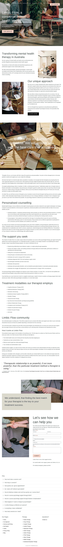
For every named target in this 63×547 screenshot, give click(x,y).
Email (35, 435)
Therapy (39, 3)
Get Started (34, 3)
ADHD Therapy (27, 530)
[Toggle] (3, 479)
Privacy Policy (6, 530)
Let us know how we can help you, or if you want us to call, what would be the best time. (46, 445)
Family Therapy (27, 519)
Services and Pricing (27, 3)
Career (14, 5)
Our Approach (18, 3)
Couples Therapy (27, 524)
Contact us (44, 519)
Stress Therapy (27, 537)
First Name (34, 431)
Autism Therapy (27, 532)
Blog (44, 3)
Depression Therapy (28, 528)
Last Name (49, 431)
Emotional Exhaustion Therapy (30, 541)
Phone (34, 440)
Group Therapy (27, 521)
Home (13, 3)
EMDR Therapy (27, 539)
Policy (47, 3)
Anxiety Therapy (27, 526)
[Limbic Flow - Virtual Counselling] (7, 4)
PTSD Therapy (27, 535)
